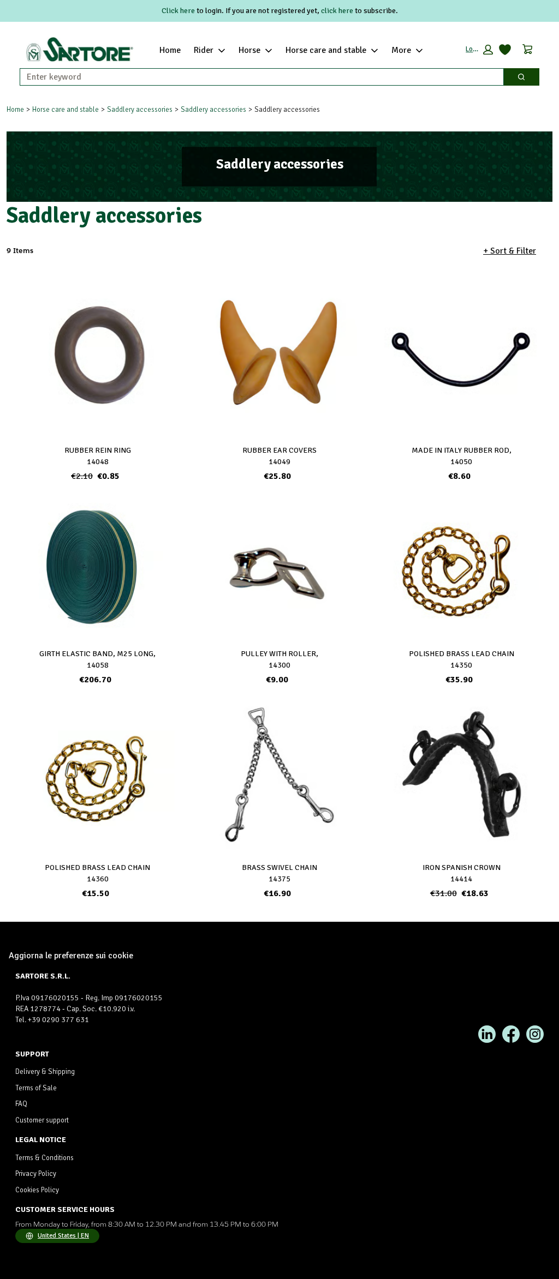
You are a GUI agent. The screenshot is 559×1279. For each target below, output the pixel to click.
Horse (249, 50)
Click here (178, 10)
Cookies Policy (37, 1190)
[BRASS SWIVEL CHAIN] (279, 774)
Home (170, 50)
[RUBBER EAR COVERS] (279, 352)
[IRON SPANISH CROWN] (461, 774)
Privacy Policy (35, 1173)
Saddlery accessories (140, 109)
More (401, 50)
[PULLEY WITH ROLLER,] (279, 566)
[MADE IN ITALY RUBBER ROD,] (461, 357)
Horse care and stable (326, 50)
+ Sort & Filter (509, 250)
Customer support (42, 1120)
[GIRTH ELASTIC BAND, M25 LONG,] (97, 566)
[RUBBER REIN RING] (97, 357)
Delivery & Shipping (45, 1071)
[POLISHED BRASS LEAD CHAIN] (461, 566)
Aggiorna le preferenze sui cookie (71, 955)
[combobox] (257, 77)
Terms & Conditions (44, 1158)
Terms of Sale (36, 1088)
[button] (479, 50)
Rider (203, 50)
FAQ (21, 1104)
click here (337, 10)
